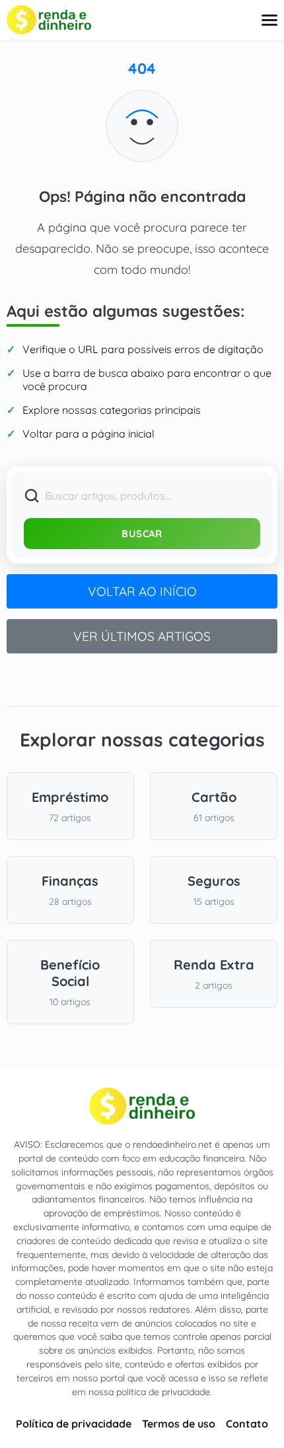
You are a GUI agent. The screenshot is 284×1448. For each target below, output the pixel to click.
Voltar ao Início (142, 591)
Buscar (142, 533)
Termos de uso (178, 1423)
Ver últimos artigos (142, 636)
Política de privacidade (73, 1423)
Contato (247, 1423)
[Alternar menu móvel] (269, 20)
